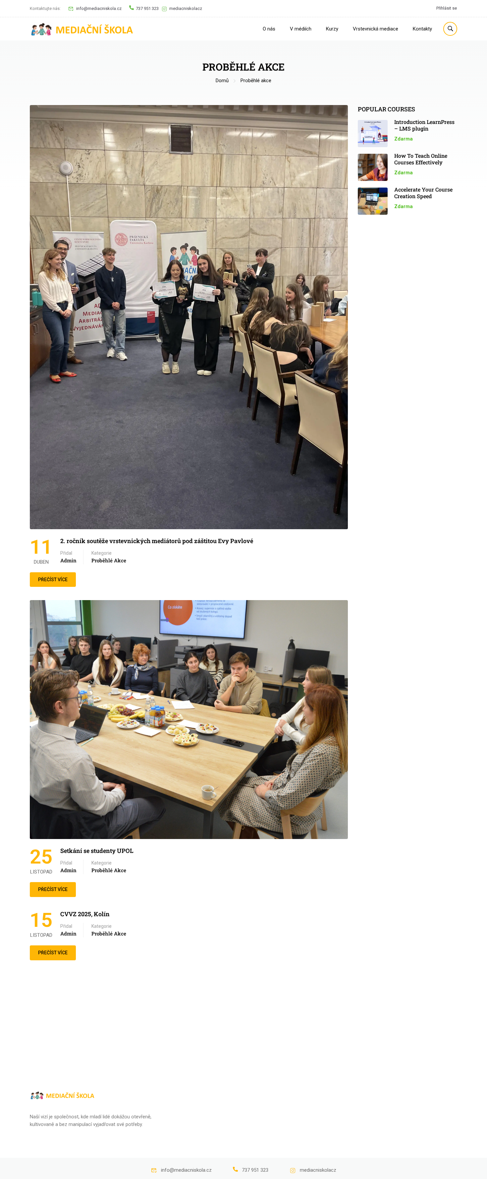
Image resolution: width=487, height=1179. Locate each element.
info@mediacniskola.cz (99, 8)
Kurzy (332, 29)
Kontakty (422, 29)
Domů (222, 81)
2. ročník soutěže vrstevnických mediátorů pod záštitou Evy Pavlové (156, 541)
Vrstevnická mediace (375, 29)
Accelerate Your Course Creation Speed (423, 192)
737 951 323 (147, 8)
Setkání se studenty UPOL (97, 851)
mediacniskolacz (185, 8)
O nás (269, 29)
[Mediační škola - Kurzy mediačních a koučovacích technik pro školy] (83, 28)
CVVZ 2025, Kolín (85, 914)
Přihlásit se (446, 8)
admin (68, 560)
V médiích (300, 29)
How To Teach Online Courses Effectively (420, 159)
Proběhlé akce (108, 560)
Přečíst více (56, 577)
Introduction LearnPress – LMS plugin (424, 125)
